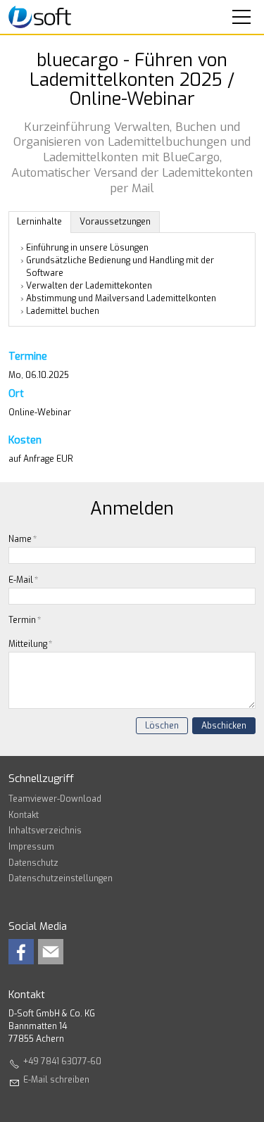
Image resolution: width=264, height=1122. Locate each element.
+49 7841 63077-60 (62, 1061)
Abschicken (223, 725)
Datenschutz (33, 863)
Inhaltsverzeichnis (45, 830)
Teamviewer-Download (54, 799)
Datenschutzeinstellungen (60, 878)
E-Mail (23, 580)
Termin (24, 620)
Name (22, 539)
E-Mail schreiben (56, 1079)
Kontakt (23, 815)
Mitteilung (30, 644)
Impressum (31, 846)
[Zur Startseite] (39, 17)
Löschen (162, 725)
